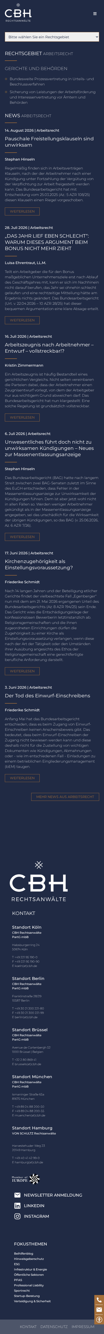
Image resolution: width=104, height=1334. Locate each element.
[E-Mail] (99, 1309)
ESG (17, 1264)
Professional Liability (29, 1285)
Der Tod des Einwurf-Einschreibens (47, 696)
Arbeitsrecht (58, 54)
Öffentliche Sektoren (29, 1274)
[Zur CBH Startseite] (18, 12)
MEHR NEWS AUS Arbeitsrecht (65, 797)
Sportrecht (22, 1290)
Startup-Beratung (27, 1296)
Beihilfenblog (23, 1253)
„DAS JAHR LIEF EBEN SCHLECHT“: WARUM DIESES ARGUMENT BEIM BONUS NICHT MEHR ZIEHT (47, 242)
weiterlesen (22, 211)
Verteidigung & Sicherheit (32, 1301)
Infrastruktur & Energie (30, 1269)
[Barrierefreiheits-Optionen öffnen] (99, 1319)
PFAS (18, 1280)
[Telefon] (99, 1299)
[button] (95, 13)
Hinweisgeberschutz (29, 1259)
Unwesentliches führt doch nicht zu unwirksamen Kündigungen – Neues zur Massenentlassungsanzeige (49, 448)
